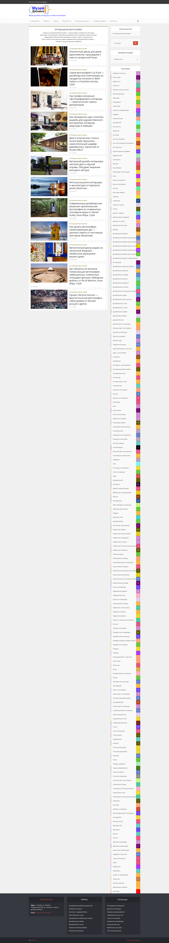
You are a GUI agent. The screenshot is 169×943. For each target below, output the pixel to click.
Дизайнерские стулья (76, 924)
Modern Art (66, 21)
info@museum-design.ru (43, 913)
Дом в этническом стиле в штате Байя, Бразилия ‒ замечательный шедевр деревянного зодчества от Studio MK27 (84, 143)
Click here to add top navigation (38, 2)
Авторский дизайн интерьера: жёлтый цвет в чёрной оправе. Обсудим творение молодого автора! (86, 166)
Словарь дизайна (99, 21)
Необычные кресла (75, 909)
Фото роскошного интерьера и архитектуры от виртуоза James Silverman (85, 185)
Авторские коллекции (76, 931)
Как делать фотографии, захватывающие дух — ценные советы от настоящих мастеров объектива (86, 231)
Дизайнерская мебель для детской (80, 906)
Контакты (113, 21)
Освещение (34, 21)
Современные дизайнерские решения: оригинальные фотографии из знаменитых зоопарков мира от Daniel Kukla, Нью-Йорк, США (85, 209)
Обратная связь (46, 899)
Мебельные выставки (114, 928)
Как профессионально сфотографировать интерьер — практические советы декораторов (85, 100)
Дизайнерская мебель (76, 921)
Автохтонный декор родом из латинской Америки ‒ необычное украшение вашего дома (86, 252)
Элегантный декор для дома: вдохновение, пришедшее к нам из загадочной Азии (85, 54)
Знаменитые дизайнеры (115, 921)
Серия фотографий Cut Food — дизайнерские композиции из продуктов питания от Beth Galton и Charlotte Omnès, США (86, 78)
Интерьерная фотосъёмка (78, 49)
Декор (56, 21)
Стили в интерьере (113, 918)
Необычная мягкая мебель (78, 928)
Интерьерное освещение (115, 906)
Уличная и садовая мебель (78, 912)
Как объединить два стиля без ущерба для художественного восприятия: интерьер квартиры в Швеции (86, 121)
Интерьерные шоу (82, 21)
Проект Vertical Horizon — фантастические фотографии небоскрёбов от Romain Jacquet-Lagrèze (85, 299)
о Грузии (33, 940)
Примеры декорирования (116, 912)
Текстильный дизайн (114, 931)
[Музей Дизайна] (40, 9)
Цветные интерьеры (114, 909)
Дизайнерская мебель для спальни (81, 918)
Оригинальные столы (76, 915)
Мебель (46, 21)
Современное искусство (115, 915)
